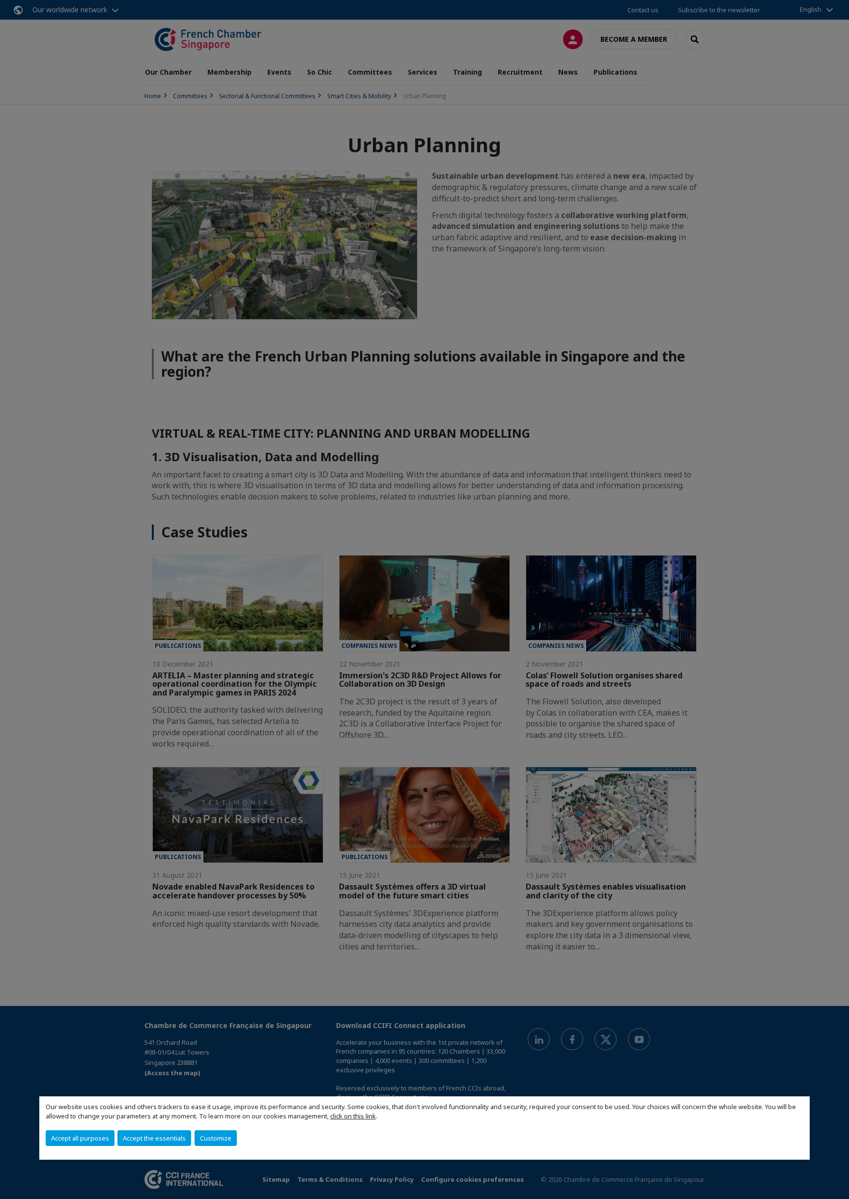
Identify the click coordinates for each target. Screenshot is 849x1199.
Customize (215, 1138)
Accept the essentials (154, 1138)
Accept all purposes (80, 1138)
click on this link (353, 1116)
